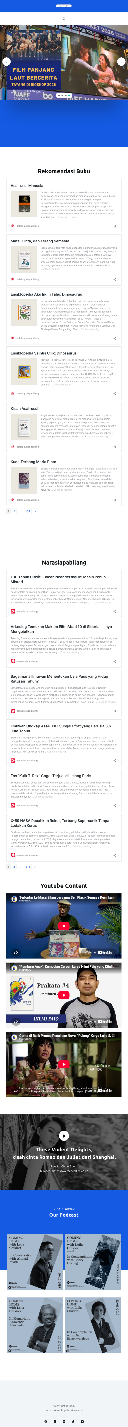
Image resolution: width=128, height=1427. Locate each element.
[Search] (64, 18)
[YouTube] (82, 1421)
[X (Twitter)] (55, 1421)
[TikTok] (73, 1421)
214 (28, 866)
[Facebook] (45, 1421)
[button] (6, 61)
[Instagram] (64, 1421)
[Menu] (120, 5)
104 (28, 511)
